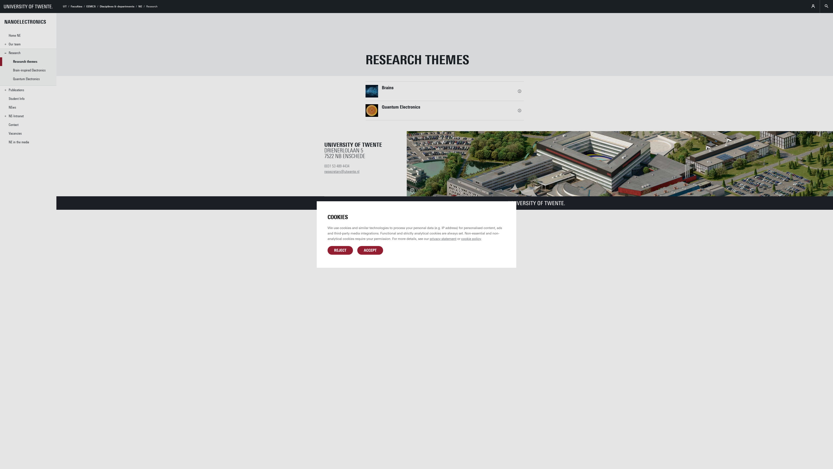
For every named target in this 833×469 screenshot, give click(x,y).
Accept (370, 250)
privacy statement (443, 239)
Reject (340, 250)
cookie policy (471, 239)
